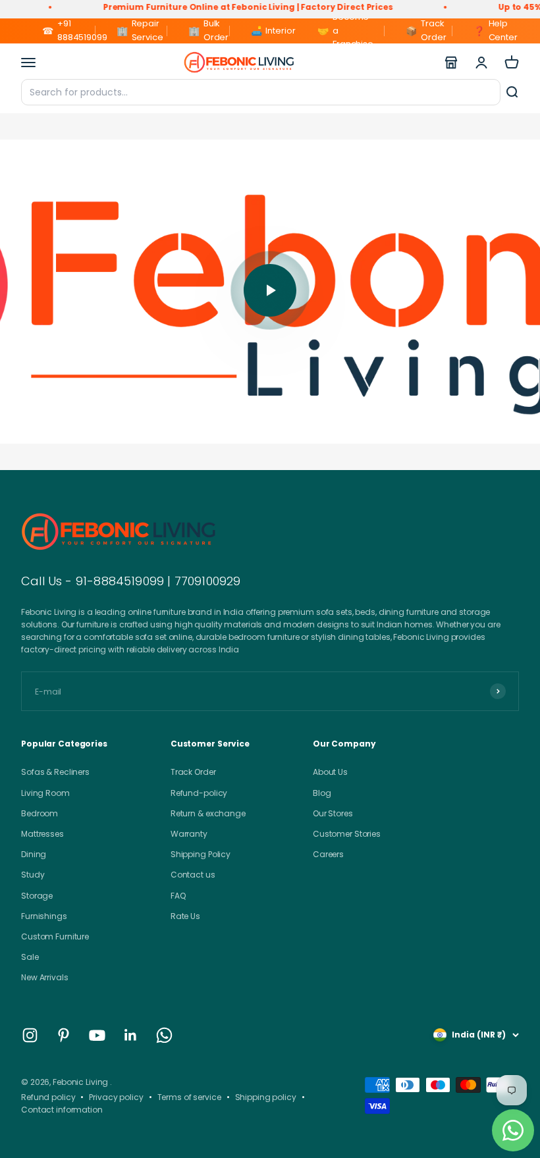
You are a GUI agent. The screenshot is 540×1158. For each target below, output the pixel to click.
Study (32, 874)
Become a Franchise (345, 31)
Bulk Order (208, 30)
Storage (37, 895)
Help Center (495, 30)
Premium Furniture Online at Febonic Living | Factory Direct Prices (230, 7)
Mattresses (42, 833)
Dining (33, 854)
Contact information (62, 1109)
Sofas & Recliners (55, 771)
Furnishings (44, 916)
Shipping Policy (200, 854)
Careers (328, 854)
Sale (30, 956)
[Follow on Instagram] (30, 1035)
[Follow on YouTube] (97, 1035)
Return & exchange (208, 813)
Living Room (45, 793)
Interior (267, 31)
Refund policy (48, 1097)
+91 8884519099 (68, 30)
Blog (322, 793)
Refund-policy (199, 793)
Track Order (426, 30)
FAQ (178, 895)
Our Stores (333, 813)
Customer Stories (347, 833)
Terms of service (189, 1097)
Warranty (189, 833)
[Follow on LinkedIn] (131, 1035)
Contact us (193, 874)
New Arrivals (44, 977)
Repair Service (140, 30)
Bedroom (39, 813)
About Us (330, 771)
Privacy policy (116, 1097)
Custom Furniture (55, 936)
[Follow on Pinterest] (63, 1035)
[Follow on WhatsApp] (164, 1035)
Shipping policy (265, 1097)
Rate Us (185, 916)
